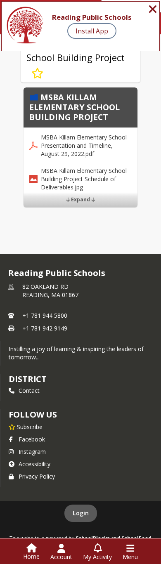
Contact (29, 390)
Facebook (32, 439)
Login (81, 513)
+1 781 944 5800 (44, 315)
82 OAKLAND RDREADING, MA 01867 (50, 291)
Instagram (32, 451)
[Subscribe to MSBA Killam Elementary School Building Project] (37, 73)
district (28, 379)
